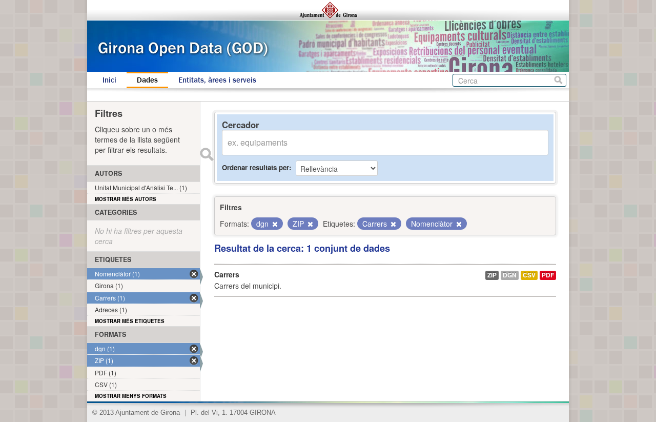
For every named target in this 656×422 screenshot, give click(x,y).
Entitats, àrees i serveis (217, 80)
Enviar (206, 154)
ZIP (492, 275)
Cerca (558, 80)
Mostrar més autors (125, 199)
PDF (548, 275)
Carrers (226, 274)
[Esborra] (274, 224)
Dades (147, 80)
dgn (510, 275)
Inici (109, 80)
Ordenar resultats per (255, 167)
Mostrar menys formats (131, 395)
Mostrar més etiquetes (130, 321)
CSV (529, 275)
